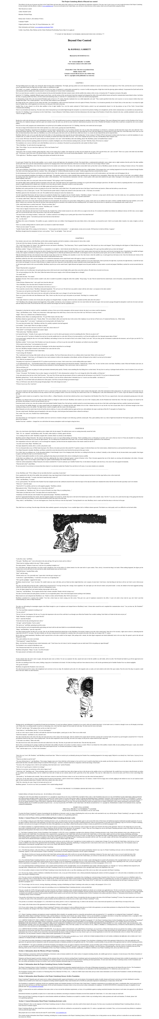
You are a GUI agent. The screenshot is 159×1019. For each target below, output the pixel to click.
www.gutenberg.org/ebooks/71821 (44, 27)
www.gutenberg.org (48, 6)
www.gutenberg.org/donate (36, 986)
